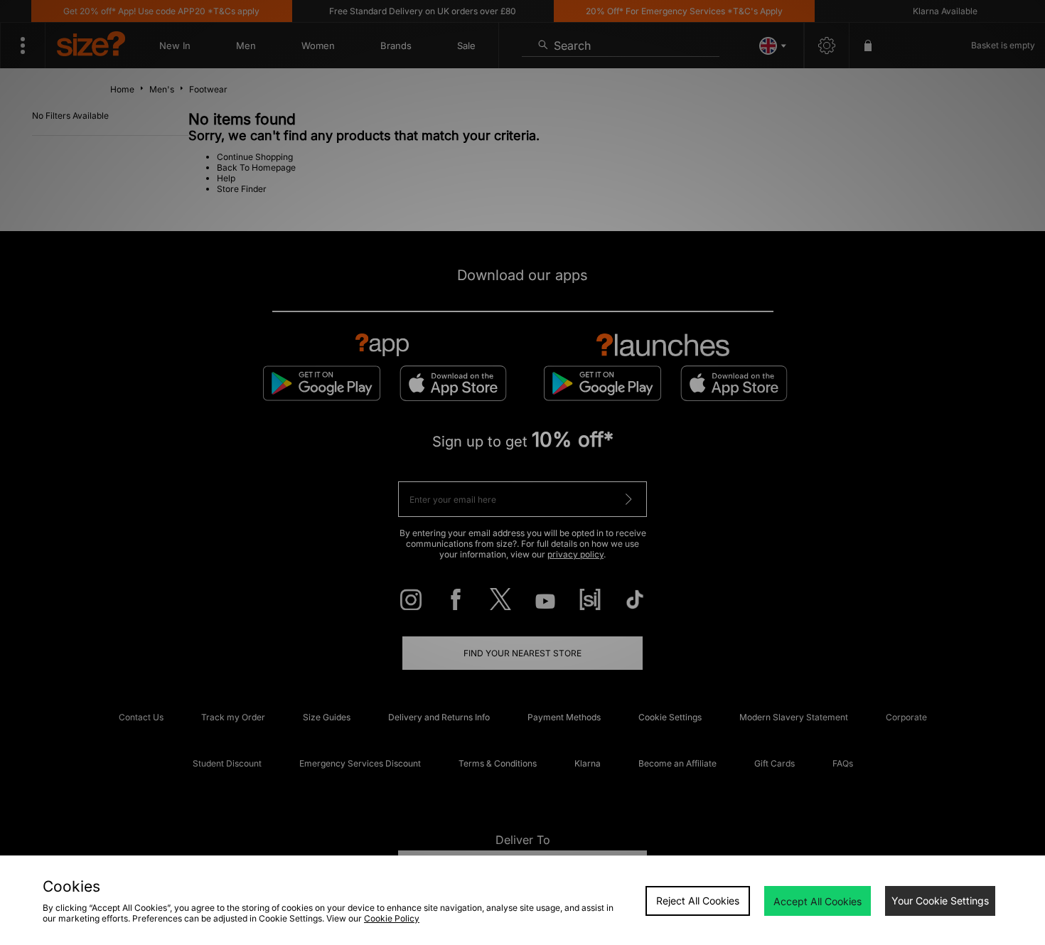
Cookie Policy (391, 918)
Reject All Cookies (697, 901)
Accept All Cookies (817, 901)
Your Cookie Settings (940, 901)
